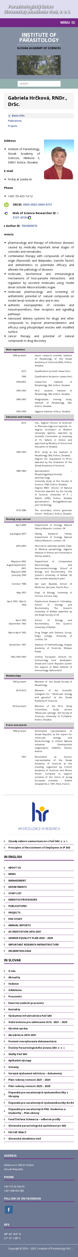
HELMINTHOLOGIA (19, 951)
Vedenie (13, 983)
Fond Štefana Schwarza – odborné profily (34, 1119)
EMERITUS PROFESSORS (22, 899)
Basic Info (18, 115)
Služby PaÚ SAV (17, 1054)
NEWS (12, 874)
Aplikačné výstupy (19, 1060)
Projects (12, 126)
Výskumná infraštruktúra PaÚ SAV (30, 1015)
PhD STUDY (15, 919)
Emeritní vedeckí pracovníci (26, 1003)
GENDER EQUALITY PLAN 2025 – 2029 (30, 938)
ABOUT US (14, 867)
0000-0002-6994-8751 (37, 204)
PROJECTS (14, 912)
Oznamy (13, 1067)
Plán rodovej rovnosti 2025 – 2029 (29, 1086)
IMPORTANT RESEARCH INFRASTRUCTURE (33, 944)
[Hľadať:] (39, 83)
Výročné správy (18, 1028)
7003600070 (29, 226)
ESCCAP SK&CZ (17, 1132)
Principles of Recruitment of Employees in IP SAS (39, 847)
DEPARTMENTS (17, 887)
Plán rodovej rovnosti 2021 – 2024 (29, 1079)
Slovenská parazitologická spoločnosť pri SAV (37, 1125)
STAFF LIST (15, 893)
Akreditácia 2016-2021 (22, 1035)
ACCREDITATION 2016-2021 (24, 931)
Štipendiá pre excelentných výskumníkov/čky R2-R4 (41, 1103)
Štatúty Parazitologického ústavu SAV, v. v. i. (36, 1047)
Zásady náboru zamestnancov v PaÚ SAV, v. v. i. (38, 841)
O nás (12, 971)
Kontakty (14, 1009)
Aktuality (14, 977)
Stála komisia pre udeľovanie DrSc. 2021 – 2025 (37, 1022)
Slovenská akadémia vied (24, 1138)
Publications (15, 120)
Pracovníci (15, 996)
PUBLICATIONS (17, 906)
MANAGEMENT (17, 880)
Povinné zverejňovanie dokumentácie (32, 1041)
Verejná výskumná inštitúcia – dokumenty (35, 1073)
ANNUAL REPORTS (19, 925)
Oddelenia (15, 990)
